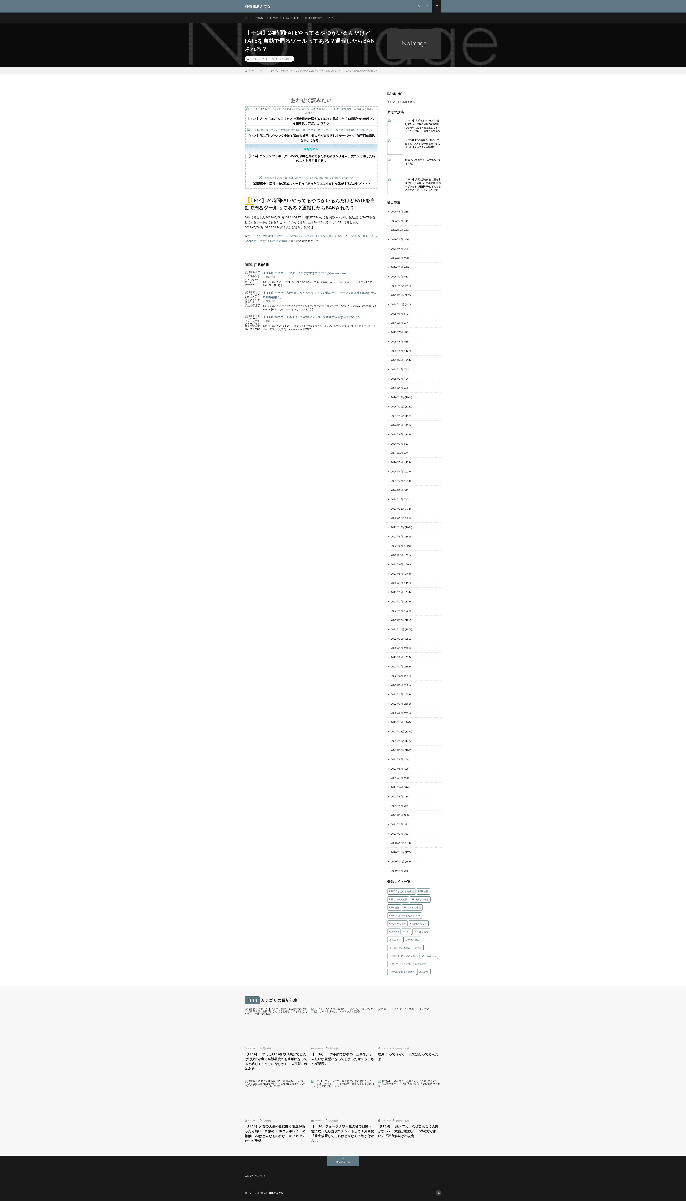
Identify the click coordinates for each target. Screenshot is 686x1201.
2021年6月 (397, 787)
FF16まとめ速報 (412, 907)
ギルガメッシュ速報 (399, 947)
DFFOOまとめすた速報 (401, 891)
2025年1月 (397, 387)
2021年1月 (397, 833)
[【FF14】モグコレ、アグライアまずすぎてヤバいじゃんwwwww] (253, 279)
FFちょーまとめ (397, 923)
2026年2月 (397, 267)
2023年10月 (397, 527)
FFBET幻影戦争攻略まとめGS (404, 915)
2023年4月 (397, 582)
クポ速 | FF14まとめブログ (403, 955)
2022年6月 (397, 675)
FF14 (297, 17)
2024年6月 (397, 452)
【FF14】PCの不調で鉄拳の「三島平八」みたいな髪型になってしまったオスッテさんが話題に (422, 144)
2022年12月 (397, 620)
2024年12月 (397, 397)
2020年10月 (397, 861)
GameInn (394, 931)
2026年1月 (397, 276)
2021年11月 (397, 740)
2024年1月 (397, 499)
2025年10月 (397, 304)
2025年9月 (397, 313)
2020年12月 (397, 842)
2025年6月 (397, 341)
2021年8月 (397, 768)
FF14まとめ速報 (282, 59)
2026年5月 (397, 239)
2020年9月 (397, 870)
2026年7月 (397, 220)
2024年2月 (397, 490)
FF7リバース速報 (398, 899)
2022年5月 (397, 685)
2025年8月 (397, 322)
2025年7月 (397, 332)
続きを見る (311, 149)
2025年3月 (397, 369)
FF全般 (274, 17)
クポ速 (418, 947)
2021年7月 (397, 777)
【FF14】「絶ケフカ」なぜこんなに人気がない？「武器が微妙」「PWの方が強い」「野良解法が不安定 (408, 1131)
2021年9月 (397, 759)
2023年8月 (397, 545)
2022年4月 (397, 694)
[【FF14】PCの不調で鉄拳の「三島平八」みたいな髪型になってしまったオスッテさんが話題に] (395, 147)
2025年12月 (397, 285)
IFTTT (406, 931)
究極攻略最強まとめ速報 (402, 971)
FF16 (286, 17)
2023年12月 (397, 508)
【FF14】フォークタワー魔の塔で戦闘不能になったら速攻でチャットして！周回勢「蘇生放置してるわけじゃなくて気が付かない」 (342, 1133)
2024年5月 (397, 462)
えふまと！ (395, 939)
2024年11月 (397, 406)
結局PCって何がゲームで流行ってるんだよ (408, 1056)
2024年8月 (397, 434)
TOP (247, 17)
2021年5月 (397, 796)
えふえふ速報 (421, 931)
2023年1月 (397, 610)
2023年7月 (397, 555)
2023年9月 (397, 536)
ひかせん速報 (412, 939)
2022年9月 (397, 647)
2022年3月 (397, 703)
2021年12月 (397, 731)
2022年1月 (397, 722)
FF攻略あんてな (418, 923)
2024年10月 (397, 415)
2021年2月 (397, 824)
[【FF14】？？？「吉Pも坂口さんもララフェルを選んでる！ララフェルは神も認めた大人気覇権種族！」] (253, 299)
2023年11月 (397, 517)
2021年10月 (397, 750)
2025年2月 (397, 378)
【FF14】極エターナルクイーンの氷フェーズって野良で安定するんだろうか (312, 317)
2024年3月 (397, 480)
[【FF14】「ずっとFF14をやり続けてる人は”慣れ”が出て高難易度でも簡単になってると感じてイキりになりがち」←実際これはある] (395, 127)
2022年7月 (397, 666)
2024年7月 (397, 443)
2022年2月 (397, 712)
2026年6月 (397, 230)
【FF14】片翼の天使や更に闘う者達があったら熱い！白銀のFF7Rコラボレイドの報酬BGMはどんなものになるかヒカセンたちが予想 (275, 1133)
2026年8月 (397, 211)
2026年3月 (397, 257)
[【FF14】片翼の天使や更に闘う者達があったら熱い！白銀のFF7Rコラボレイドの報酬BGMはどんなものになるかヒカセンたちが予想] (395, 186)
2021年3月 (397, 815)
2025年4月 (397, 360)
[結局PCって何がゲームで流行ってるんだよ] (395, 166)
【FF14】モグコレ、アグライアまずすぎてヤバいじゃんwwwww (304, 273)
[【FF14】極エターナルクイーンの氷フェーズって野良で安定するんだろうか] (253, 323)
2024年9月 (397, 425)
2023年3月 (397, 592)
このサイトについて (255, 1175)
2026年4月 (397, 248)
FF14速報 (394, 907)
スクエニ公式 (429, 955)
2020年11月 (397, 852)
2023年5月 (397, 573)
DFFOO (332, 17)
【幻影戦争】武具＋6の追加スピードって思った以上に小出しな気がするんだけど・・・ (311, 183)
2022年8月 (397, 657)
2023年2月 (397, 601)
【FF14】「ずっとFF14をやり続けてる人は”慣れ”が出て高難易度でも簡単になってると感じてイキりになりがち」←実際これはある (276, 1061)
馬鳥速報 (424, 971)
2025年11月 (397, 295)
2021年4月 (397, 805)
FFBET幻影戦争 (313, 17)
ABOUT (260, 17)
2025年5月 (397, 350)
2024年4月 (397, 471)
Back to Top (343, 1161)
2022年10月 (397, 638)
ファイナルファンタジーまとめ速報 (407, 963)
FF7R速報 (423, 891)
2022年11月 (397, 629)
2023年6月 (397, 564)
